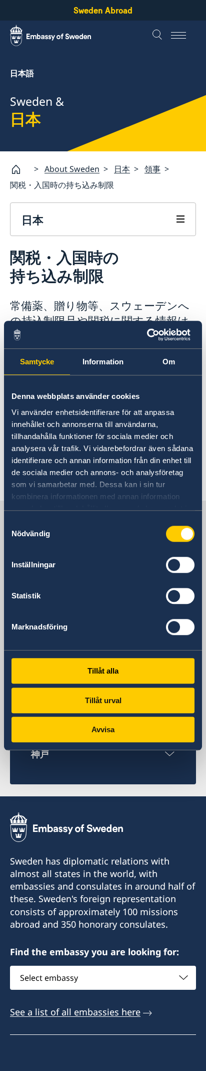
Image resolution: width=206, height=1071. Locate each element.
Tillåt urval (103, 700)
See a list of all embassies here (75, 1012)
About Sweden (72, 168)
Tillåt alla (103, 671)
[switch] (180, 565)
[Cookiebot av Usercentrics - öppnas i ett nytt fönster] (150, 334)
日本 (122, 168)
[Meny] (183, 36)
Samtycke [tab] (37, 361)
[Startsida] (20, 169)
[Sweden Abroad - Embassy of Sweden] (60, 35)
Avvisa (103, 729)
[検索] (158, 36)
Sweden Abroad (103, 10)
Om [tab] (168, 361)
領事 (152, 168)
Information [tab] (103, 361)
